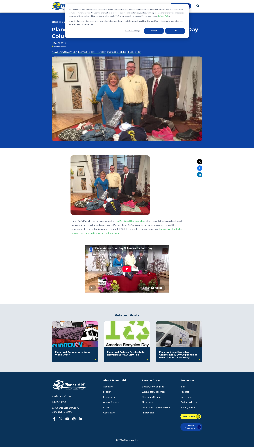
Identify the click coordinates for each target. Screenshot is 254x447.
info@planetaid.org (61, 396)
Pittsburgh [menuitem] (147, 402)
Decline (175, 31)
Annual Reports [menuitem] (111, 402)
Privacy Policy (163, 16)
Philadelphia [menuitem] (148, 412)
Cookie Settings (190, 426)
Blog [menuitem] (182, 386)
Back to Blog (59, 21)
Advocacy (66, 52)
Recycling (84, 52)
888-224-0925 (59, 401)
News (55, 52)
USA (75, 52)
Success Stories (116, 52)
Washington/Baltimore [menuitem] (153, 391)
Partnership (98, 52)
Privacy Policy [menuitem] (187, 407)
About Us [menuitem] (108, 386)
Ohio (138, 52)
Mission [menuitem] (107, 391)
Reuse (130, 52)
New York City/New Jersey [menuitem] (156, 407)
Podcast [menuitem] (184, 391)
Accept (154, 31)
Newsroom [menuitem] (186, 397)
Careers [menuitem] (107, 407)
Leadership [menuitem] (109, 397)
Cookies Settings (132, 31)
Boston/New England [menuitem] (153, 386)
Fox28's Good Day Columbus (130, 220)
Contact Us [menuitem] (109, 412)
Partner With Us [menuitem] (188, 402)
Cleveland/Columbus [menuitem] (152, 397)
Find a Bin (189, 416)
